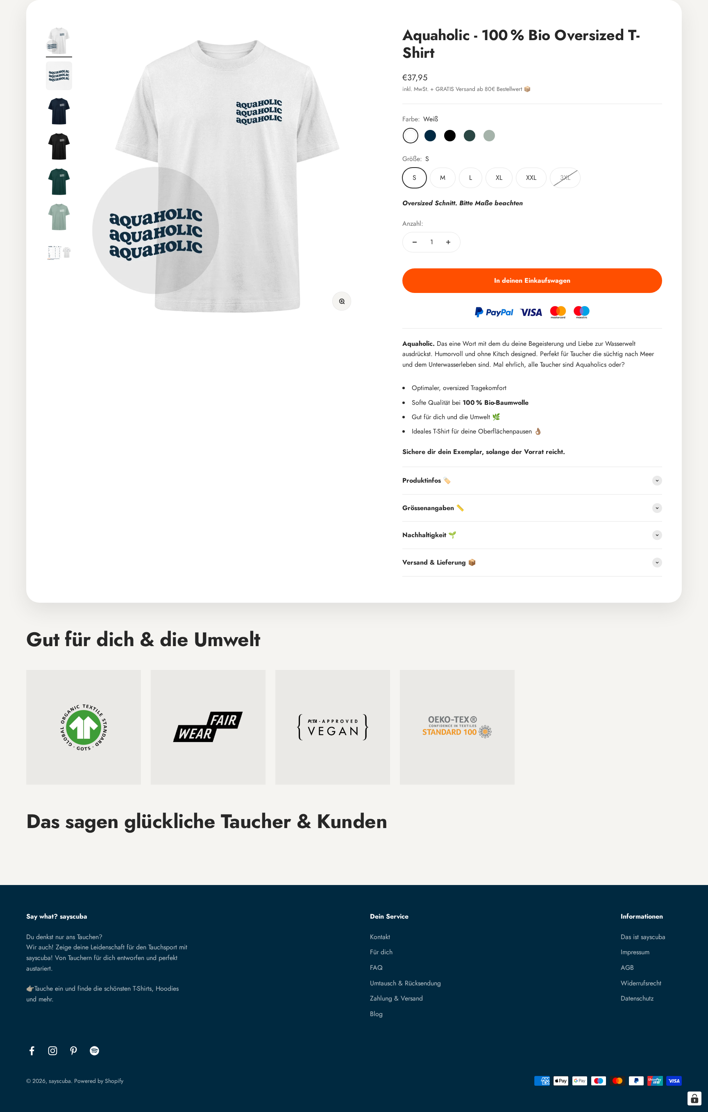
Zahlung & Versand (396, 998)
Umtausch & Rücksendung (405, 983)
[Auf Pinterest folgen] (73, 1050)
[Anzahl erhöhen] (448, 242)
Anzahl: (412, 223)
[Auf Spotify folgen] (94, 1050)
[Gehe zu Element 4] (59, 147)
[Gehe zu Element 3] (59, 112)
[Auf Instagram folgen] (52, 1050)
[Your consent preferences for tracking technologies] (694, 1098)
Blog (376, 1014)
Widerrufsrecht (641, 983)
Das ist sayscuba (643, 937)
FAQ (376, 967)
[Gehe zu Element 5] (59, 182)
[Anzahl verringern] (415, 242)
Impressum (635, 952)
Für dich (381, 952)
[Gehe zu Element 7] (59, 253)
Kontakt (380, 937)
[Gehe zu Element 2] (59, 77)
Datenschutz (637, 998)
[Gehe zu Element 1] (59, 41)
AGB (627, 967)
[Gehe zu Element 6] (59, 218)
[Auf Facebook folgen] (31, 1050)
